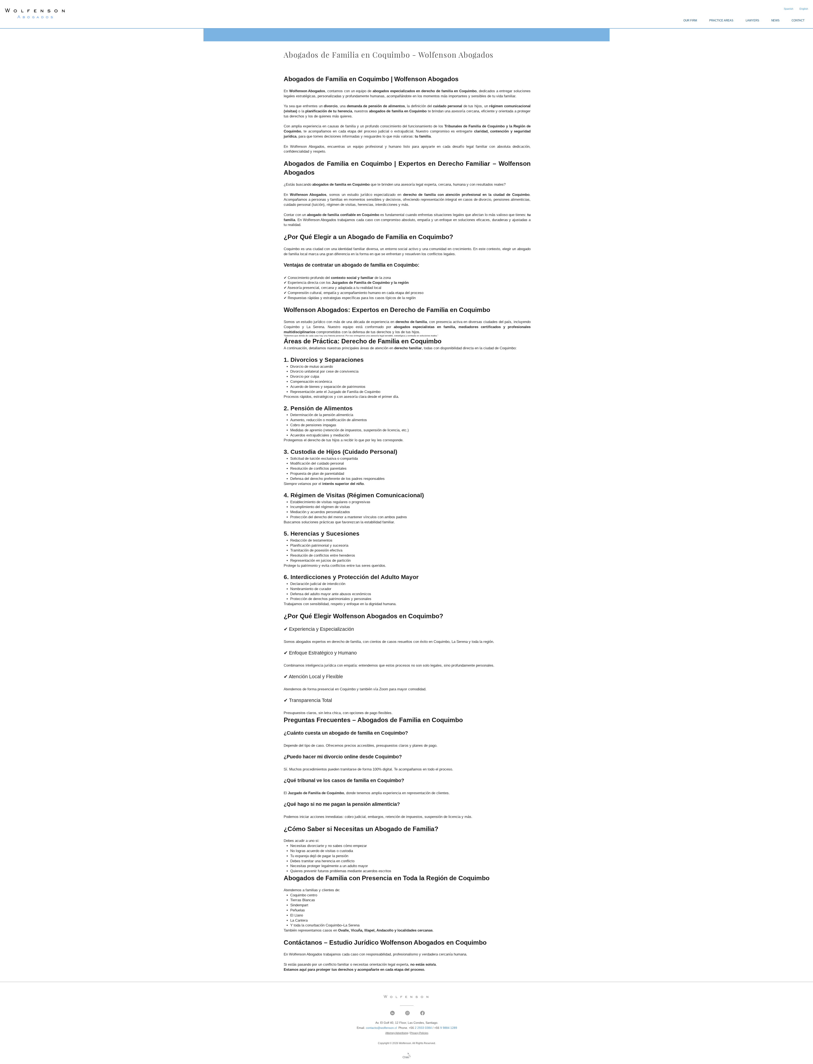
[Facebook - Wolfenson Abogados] (422, 1013)
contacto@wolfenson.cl (381, 1027)
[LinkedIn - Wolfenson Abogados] (392, 1013)
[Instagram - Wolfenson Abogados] (407, 1013)
